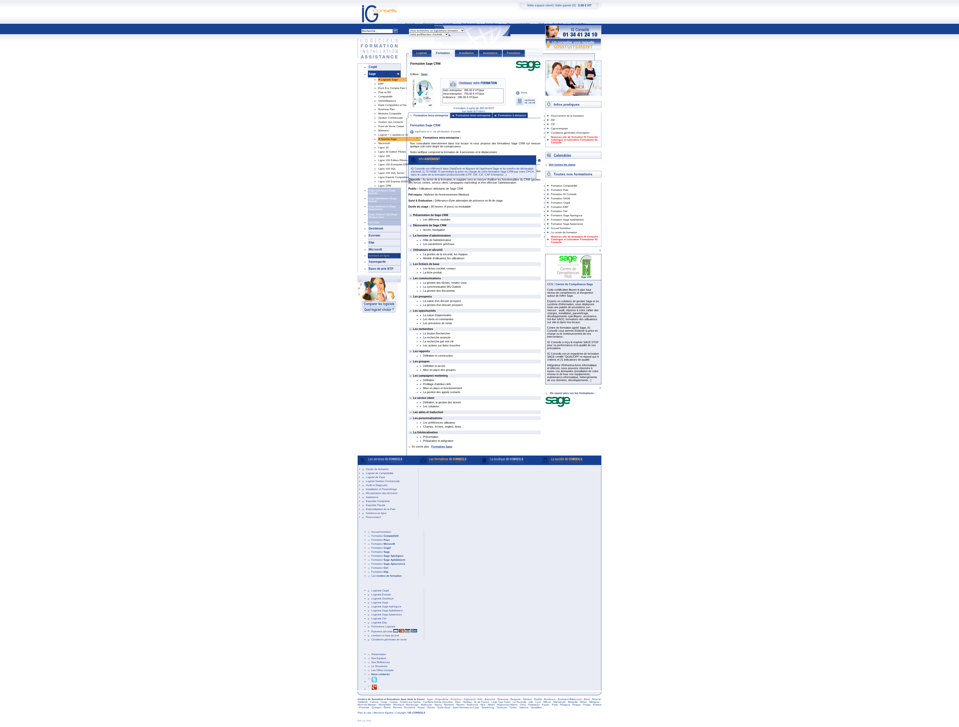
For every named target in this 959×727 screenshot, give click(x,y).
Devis (524, 92)
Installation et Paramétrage (381, 489)
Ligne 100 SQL (387, 168)
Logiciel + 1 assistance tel (393, 134)
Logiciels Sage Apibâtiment (387, 610)
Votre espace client (540, 5)
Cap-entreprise (559, 128)
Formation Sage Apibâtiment (567, 219)
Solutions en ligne (379, 255)
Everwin (374, 235)
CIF (553, 124)
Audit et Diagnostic (377, 485)
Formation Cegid (560, 202)
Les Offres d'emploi (382, 670)
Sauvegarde (377, 261)
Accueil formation (561, 228)
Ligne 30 (383, 147)
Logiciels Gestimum (382, 598)
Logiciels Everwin (381, 594)
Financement (373, 517)
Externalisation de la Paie (380, 509)
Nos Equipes (378, 658)
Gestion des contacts (390, 122)
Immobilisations (387, 100)
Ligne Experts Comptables (393, 177)
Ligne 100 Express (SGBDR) (394, 181)
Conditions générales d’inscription (570, 132)
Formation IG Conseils (563, 194)
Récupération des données (381, 493)
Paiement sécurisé (382, 631)
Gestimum (376, 228)
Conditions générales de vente (389, 639)
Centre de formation (377, 469)
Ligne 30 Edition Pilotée (392, 151)
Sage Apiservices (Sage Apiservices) (382, 208)
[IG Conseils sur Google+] (374, 689)
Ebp (371, 242)
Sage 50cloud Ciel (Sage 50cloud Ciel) (383, 216)
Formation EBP (559, 207)
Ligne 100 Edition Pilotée (393, 160)
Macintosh (384, 143)
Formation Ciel (559, 211)
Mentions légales (383, 712)
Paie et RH (384, 92)
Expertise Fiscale (375, 505)
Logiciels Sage (389, 79)
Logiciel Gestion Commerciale (383, 481)
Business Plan (386, 109)
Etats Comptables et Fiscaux (394, 105)
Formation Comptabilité (564, 185)
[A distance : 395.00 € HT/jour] (473, 97)
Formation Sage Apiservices (567, 224)
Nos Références (380, 662)
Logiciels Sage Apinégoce (386, 606)
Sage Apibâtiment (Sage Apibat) (383, 200)
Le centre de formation (564, 232)
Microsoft (375, 249)
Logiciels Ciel (378, 618)
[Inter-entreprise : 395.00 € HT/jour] (473, 90)
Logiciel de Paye (375, 477)
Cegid (373, 67)
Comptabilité (385, 96)
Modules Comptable (389, 113)
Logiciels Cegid (380, 590)
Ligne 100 (384, 156)
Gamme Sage (389, 139)
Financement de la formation (567, 115)
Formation (385, 535)
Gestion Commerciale (390, 117)
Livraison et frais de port (385, 635)
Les (386, 575)
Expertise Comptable (378, 501)
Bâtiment (383, 130)
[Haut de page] (600, 250)
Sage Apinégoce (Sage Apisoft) (382, 192)
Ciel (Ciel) (374, 222)
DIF (553, 120)
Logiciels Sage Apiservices (386, 614)
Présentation (378, 654)
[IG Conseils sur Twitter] (374, 681)
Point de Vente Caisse (391, 126)
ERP (381, 83)
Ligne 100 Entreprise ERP (393, 164)
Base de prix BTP (381, 268)
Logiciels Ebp (379, 622)
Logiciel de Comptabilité (379, 473)
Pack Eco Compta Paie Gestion (396, 88)
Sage (372, 74)
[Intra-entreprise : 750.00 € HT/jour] (473, 94)
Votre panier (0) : (573, 5)
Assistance (372, 497)
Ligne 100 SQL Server (391, 173)
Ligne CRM (384, 185)
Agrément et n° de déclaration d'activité (438, 131)
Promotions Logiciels (383, 626)
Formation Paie (559, 190)
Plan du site (364, 712)
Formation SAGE (560, 198)
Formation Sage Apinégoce (566, 215)
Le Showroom (379, 666)
